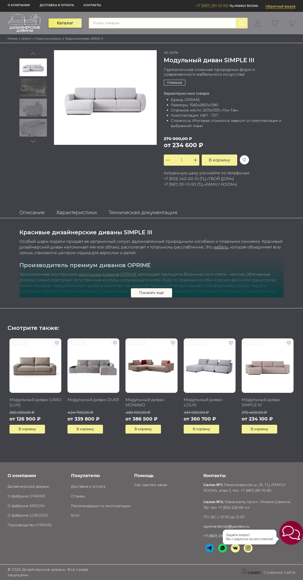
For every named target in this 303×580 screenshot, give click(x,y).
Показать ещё (151, 293)
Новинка (174, 82)
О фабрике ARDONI (26, 506)
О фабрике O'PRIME (26, 496)
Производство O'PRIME (30, 525)
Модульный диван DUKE (93, 399)
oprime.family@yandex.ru (226, 526)
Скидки (136, 343)
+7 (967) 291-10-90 (212, 6)
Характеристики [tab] (76, 212)
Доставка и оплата (57, 5)
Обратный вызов (280, 6)
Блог (75, 515)
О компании (19, 5)
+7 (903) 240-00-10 (181, 179)
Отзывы (78, 496)
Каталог (65, 23)
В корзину (219, 160)
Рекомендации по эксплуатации (101, 506)
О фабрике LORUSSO (28, 515)
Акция (19, 343)
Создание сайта (279, 572)
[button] (291, 533)
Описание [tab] (32, 212)
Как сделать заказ (150, 485)
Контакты (92, 5)
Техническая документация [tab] (142, 212)
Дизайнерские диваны (28, 486)
